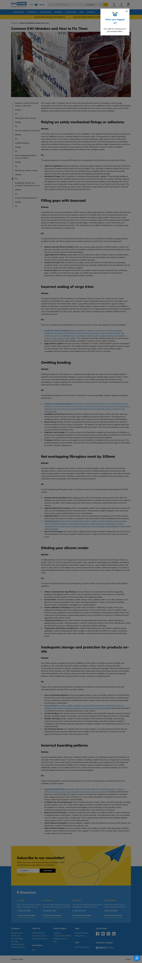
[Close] (126, 11)
